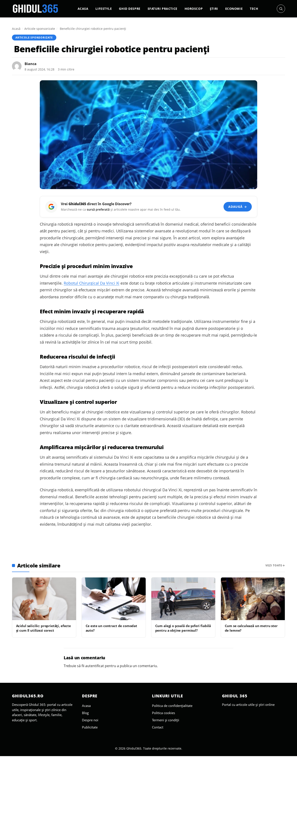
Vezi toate (273, 565)
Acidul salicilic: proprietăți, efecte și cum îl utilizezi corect (43, 628)
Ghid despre (129, 9)
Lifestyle (103, 9)
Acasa (83, 9)
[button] (281, 9)
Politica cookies (163, 713)
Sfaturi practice (162, 9)
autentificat (94, 665)
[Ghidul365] (35, 8)
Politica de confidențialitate (172, 705)
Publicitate (90, 727)
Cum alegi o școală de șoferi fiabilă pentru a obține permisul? (183, 628)
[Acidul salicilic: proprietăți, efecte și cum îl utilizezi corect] (44, 598)
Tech (254, 9)
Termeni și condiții (165, 720)
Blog (85, 713)
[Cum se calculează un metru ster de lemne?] (253, 598)
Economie (234, 9)
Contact (157, 727)
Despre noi (90, 720)
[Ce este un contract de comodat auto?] (114, 598)
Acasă (16, 29)
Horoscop (194, 9)
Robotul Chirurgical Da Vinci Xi (91, 283)
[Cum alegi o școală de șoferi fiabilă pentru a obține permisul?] (183, 598)
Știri (214, 9)
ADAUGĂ (237, 207)
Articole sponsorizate (39, 29)
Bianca (31, 63)
